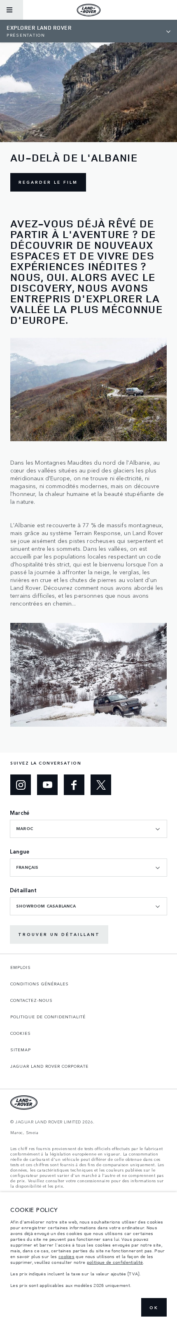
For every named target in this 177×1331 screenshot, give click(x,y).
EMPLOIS (20, 967)
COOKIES (20, 1033)
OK (153, 1307)
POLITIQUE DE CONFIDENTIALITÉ (48, 1017)
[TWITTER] (101, 784)
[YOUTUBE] (47, 784)
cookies (66, 1256)
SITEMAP (20, 1050)
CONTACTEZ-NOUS (31, 1000)
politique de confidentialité (115, 1262)
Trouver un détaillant (59, 934)
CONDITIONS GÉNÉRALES (39, 984)
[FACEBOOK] (74, 784)
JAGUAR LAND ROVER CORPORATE (49, 1066)
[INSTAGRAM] (20, 784)
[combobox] (88, 829)
